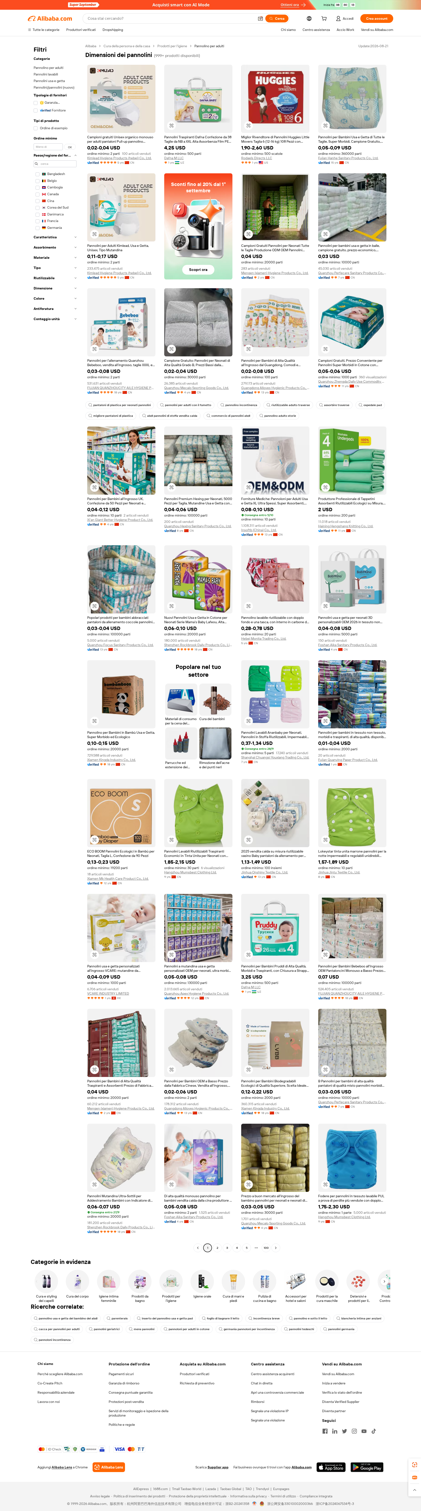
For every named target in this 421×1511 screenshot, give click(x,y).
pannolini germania (341, 1329)
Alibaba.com (302, 1467)
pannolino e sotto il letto (310, 1318)
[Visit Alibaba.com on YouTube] (364, 1431)
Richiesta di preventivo (197, 1383)
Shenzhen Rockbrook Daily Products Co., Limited (198, 645)
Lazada (210, 1489)
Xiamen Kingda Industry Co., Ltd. (111, 760)
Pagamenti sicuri (121, 1374)
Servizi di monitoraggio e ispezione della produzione (138, 1413)
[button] (260, 18)
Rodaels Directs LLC (256, 158)
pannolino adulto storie (280, 415)
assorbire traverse (336, 405)
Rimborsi (257, 1402)
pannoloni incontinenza (55, 1340)
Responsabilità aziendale (56, 1392)
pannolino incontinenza (241, 405)
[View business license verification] (254, 1503)
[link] (414, 1464)
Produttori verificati (194, 1374)
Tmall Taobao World (186, 1489)
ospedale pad (373, 405)
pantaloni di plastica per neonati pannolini (122, 405)
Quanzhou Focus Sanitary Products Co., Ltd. (120, 645)
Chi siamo (45, 1364)
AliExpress (141, 1489)
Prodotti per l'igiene (172, 46)
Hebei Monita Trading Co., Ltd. (263, 638)
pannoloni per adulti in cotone (189, 1329)
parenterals (120, 1318)
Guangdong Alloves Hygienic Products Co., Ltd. (275, 388)
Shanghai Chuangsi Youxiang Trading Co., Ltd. (275, 757)
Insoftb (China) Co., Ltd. (259, 530)
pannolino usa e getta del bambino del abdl (68, 1318)
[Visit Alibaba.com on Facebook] (325, 1431)
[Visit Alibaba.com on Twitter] (344, 1431)
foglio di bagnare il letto (223, 1318)
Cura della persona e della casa (127, 46)
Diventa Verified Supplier (340, 1402)
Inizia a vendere (333, 1383)
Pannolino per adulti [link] (209, 46)
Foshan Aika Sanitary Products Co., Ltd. (347, 645)
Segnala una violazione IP (270, 1411)
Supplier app (218, 1467)
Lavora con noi (49, 1402)
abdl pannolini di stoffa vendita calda (172, 415)
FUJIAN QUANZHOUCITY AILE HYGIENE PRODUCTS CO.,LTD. (121, 388)
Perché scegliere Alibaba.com (60, 1374)
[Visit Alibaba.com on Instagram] (354, 1431)
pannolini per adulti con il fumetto (188, 405)
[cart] (325, 19)
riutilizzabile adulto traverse (290, 405)
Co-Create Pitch (50, 1383)
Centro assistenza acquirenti (272, 1374)
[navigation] (55, 647)
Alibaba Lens (62, 1467)
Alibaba (90, 46)
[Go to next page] (275, 1247)
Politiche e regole (122, 1425)
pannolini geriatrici (107, 1329)
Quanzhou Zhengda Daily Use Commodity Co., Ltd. (352, 381)
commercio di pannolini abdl (230, 415)
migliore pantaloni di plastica (113, 415)
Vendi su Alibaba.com (338, 1374)
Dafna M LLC (174, 158)
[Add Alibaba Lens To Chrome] (109, 1467)
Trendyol (262, 1489)
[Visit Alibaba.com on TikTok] (374, 1431)
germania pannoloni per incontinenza (249, 1329)
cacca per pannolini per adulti (59, 1329)
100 (266, 1248)
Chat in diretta (261, 1383)
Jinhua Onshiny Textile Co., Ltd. (264, 872)
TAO (248, 1489)
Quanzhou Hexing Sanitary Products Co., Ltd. (197, 526)
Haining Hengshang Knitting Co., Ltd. (345, 526)
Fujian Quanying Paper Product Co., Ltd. (348, 760)
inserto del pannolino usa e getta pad (167, 1318)
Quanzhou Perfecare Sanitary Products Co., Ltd (352, 273)
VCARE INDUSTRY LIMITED (108, 993)
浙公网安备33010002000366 (290, 1504)
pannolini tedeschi (301, 1329)
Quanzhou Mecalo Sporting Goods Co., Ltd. (196, 388)
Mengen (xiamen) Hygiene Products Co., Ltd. (274, 273)
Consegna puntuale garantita (131, 1392)
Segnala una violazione (268, 1420)
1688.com (160, 1489)
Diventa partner (334, 1411)
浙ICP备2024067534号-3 (335, 1504)
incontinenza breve (266, 1318)
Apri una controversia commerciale (277, 1392)
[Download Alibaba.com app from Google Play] (367, 1467)
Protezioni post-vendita (126, 1402)
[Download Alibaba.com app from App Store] (331, 1467)
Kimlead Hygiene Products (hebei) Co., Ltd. (119, 158)
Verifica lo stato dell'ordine (342, 1392)
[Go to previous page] (197, 1247)
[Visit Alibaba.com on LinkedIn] (335, 1431)
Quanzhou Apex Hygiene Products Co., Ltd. (196, 993)
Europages (281, 1489)
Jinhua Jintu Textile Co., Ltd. (339, 872)
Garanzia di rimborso (124, 1383)
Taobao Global (230, 1489)
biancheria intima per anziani (361, 1318)
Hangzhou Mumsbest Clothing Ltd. (190, 872)
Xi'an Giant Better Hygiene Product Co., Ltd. (120, 520)
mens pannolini (144, 1329)
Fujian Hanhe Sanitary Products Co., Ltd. (348, 158)
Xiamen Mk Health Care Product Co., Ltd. (118, 879)
